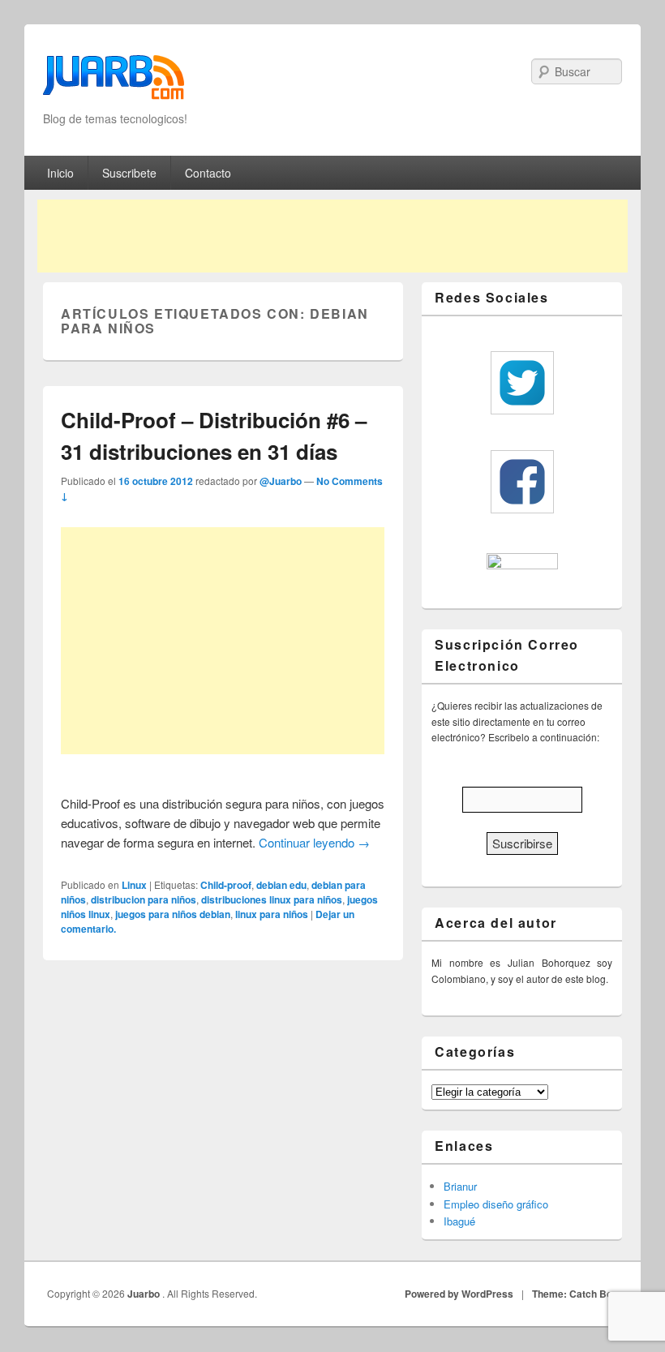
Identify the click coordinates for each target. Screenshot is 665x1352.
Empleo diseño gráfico (496, 1204)
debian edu (281, 885)
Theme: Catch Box (575, 1293)
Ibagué (459, 1221)
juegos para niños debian (172, 914)
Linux (134, 885)
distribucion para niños (143, 899)
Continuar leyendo (314, 842)
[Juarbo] (113, 82)
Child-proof (225, 885)
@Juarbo (281, 481)
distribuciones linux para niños (271, 899)
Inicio (60, 173)
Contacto (208, 173)
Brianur (460, 1186)
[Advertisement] (332, 236)
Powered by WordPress (459, 1293)
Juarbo (144, 1293)
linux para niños (271, 914)
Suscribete (129, 173)
